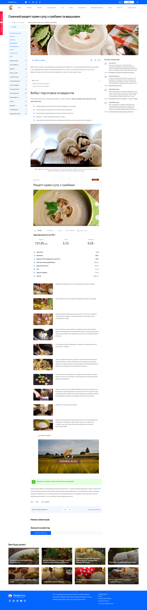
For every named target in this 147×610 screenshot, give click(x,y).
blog (12, 2)
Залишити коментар (41, 533)
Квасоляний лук (18, 97)
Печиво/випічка (18, 93)
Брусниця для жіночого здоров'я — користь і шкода (123, 98)
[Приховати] (99, 81)
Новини (29, 7)
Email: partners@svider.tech (106, 603)
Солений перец (18, 77)
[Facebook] (29, 2)
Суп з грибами (45, 502)
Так (65, 509)
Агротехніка (82, 7)
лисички (88, 69)
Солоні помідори (18, 85)
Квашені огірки (18, 60)
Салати (18, 101)
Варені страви (18, 73)
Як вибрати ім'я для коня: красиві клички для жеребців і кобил (121, 72)
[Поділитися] (91, 60)
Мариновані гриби (18, 113)
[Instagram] (36, 2)
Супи (37, 502)
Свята (110, 7)
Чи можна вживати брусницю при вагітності (121, 112)
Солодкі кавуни (18, 109)
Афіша (19, 7)
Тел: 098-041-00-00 (103, 601)
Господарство (51, 7)
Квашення (18, 105)
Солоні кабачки (18, 65)
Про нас (100, 596)
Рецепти (119, 7)
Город (71, 7)
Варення (18, 69)
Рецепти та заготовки (18, 22)
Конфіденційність (103, 594)
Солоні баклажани (18, 81)
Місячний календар (97, 7)
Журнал (39, 7)
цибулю (66, 334)
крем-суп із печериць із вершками (63, 481)
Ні (69, 509)
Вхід (129, 2)
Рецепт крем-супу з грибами (41, 86)
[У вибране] (36, 550)
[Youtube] (25, 2)
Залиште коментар (40, 527)
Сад (62, 7)
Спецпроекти (132, 7)
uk (121, 2)
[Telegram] (32, 2)
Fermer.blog (10, 7)
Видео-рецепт (83, 230)
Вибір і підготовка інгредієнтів (41, 83)
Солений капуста (18, 89)
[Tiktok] (39, 2)
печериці (82, 69)
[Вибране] (138, 2)
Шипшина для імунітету (115, 85)
